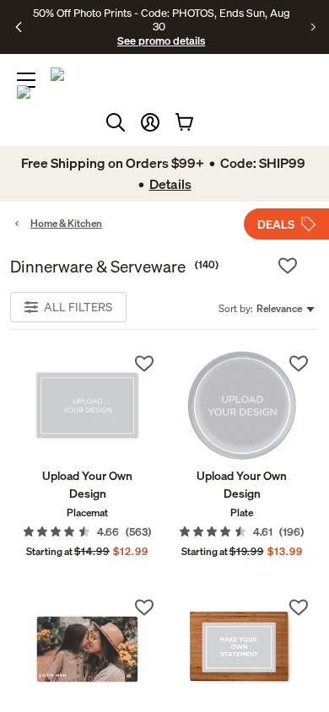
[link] (87, 405)
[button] (150, 122)
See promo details (161, 40)
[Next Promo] (313, 27)
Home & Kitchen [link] (66, 223)
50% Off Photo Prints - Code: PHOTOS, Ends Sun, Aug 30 (161, 19)
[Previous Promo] (18, 27)
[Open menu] (26, 80)
